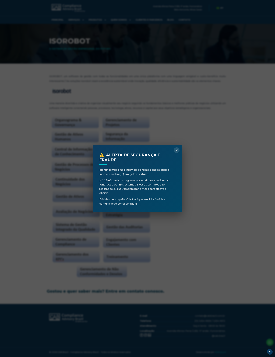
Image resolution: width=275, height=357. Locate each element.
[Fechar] (177, 150)
